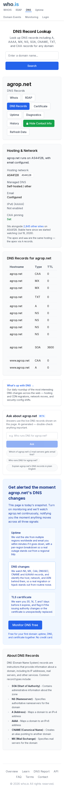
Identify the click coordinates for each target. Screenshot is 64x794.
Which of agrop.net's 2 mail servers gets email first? (32, 453)
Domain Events (12, 17)
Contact (43, 777)
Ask (32, 444)
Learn (26, 771)
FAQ (19, 777)
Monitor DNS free (25, 625)
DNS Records (18, 106)
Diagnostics (33, 115)
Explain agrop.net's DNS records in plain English (32, 467)
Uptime (39, 9)
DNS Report (41, 771)
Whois (14, 97)
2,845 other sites (33, 226)
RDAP (19, 9)
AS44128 (26, 175)
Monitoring (31, 17)
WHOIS (7, 9)
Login (45, 17)
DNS (28, 9)
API (56, 771)
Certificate (40, 106)
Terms (30, 777)
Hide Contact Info (40, 123)
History (14, 123)
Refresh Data (18, 132)
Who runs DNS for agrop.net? (23, 460)
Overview (12, 771)
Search (32, 66)
